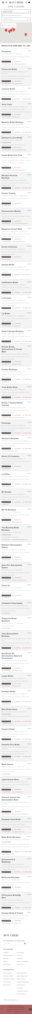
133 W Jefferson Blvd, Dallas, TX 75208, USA (13, 285)
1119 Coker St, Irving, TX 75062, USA (11, 512)
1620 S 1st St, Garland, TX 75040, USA (11, 54)
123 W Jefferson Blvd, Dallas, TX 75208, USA (13, 249)
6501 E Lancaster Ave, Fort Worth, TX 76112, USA (14, 712)
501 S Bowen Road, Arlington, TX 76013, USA (13, 678)
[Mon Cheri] (10, 935)
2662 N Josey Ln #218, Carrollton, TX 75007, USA (14, 231)
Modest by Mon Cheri (13, 537)
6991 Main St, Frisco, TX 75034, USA (11, 532)
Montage (16, 112)
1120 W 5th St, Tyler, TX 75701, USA (11, 880)
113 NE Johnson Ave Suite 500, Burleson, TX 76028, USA (16, 822)
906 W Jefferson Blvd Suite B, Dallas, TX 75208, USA (15, 441)
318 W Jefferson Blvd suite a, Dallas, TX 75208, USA (15, 354)
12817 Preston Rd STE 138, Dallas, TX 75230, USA (14, 107)
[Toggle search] (26, 2)
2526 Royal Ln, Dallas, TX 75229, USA (11, 213)
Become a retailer (8, 979)
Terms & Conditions (23, 982)
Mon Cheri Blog (21, 973)
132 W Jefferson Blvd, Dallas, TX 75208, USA (13, 300)
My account (7, 985)
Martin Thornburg (26, 269)
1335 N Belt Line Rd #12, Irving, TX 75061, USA (14, 550)
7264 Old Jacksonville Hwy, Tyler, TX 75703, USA (14, 915)
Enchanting (7, 964)
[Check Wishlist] (29, 2)
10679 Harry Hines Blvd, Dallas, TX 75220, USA (14, 180)
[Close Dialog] (1, 1009)
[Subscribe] (24, 943)
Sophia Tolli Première (25, 112)
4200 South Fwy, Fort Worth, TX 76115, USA (13, 767)
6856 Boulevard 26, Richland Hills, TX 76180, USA (15, 694)
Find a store (7, 982)
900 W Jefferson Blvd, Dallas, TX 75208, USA (13, 425)
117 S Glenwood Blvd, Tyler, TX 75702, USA (13, 864)
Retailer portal (8, 976)
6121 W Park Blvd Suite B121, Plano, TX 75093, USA (15, 157)
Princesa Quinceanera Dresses (16, 56)
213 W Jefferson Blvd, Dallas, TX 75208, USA (13, 316)
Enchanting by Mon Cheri (14, 269)
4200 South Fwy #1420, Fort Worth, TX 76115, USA (15, 782)
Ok (30, 1009)
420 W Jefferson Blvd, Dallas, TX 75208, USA (13, 372)
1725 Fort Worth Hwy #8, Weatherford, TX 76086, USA (15, 839)
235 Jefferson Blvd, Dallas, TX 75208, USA (13, 334)
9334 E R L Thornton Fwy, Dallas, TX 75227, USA (14, 91)
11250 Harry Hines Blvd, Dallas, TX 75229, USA (14, 196)
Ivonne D (19, 109)
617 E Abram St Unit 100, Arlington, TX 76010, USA (15, 660)
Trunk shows (7, 973)
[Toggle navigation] (3, 2)
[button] (14, 30)
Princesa (19, 958)
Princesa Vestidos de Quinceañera (16, 78)
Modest (5, 961)
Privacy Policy (21, 979)
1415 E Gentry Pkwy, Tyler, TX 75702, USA (12, 900)
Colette (19, 955)
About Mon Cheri (22, 976)
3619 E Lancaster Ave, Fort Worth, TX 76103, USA (14, 731)
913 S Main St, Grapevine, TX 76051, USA (12, 623)
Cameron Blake (12, 109)
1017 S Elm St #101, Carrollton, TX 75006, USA (13, 267)
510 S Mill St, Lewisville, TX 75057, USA (12, 570)
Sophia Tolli (11, 112)
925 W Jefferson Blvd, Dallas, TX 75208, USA (13, 459)
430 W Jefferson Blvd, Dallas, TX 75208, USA (13, 390)
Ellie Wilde (21, 918)
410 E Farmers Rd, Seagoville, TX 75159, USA (13, 494)
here (16, 1012)
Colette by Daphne (13, 76)
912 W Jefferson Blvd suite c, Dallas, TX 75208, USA (15, 476)
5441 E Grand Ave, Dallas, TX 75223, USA (12, 124)
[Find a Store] (6, 2)
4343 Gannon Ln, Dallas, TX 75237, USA (12, 588)
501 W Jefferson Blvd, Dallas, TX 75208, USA (13, 407)
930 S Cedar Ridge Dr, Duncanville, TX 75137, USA (15, 605)
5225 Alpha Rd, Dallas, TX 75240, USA (12, 140)
